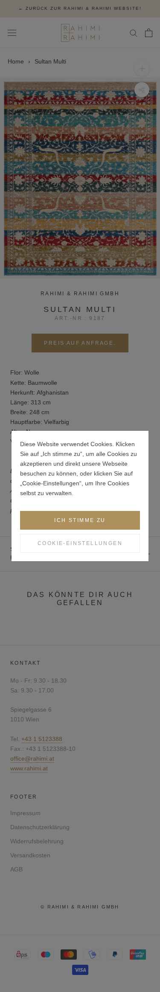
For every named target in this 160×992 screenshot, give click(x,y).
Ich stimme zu (79, 520)
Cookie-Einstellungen (80, 543)
